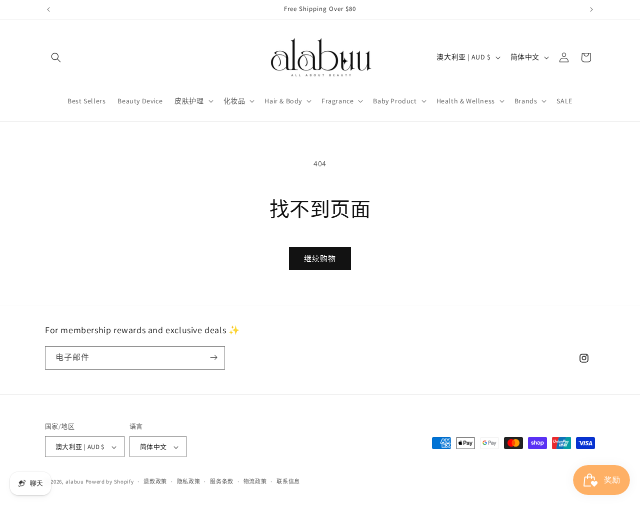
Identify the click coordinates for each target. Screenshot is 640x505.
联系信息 (288, 481)
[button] (56, 57)
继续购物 (320, 258)
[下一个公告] (591, 9)
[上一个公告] (49, 9)
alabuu (75, 482)
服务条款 (222, 481)
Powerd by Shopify (110, 482)
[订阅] (213, 357)
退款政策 (155, 481)
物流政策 (255, 481)
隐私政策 (188, 481)
